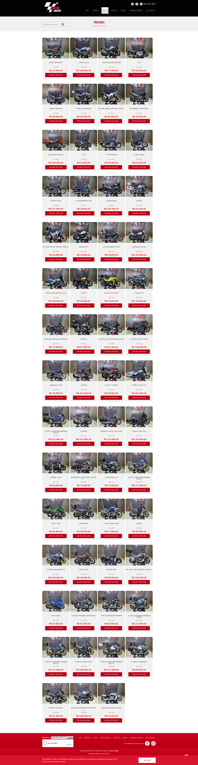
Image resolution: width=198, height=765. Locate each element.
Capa (87, 10)
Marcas (123, 10)
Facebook (136, 4)
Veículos (105, 10)
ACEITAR (147, 760)
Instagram (153, 743)
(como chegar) (114, 751)
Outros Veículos (105, 737)
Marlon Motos (52, 7)
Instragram (132, 4)
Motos (95, 737)
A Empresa (95, 10)
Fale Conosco (150, 10)
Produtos (114, 10)
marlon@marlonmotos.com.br (101, 753)
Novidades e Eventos (136, 10)
